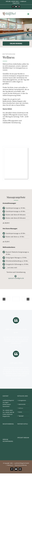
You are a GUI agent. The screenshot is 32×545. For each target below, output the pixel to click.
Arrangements (22, 400)
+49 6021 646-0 (15, 1)
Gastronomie (21, 404)
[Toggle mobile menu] (28, 14)
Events (20, 412)
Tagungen (21, 416)
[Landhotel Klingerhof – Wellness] (6, 298)
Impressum (10, 465)
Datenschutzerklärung (20, 465)
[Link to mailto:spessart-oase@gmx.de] (16, 276)
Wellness (20, 408)
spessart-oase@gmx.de (16, 278)
